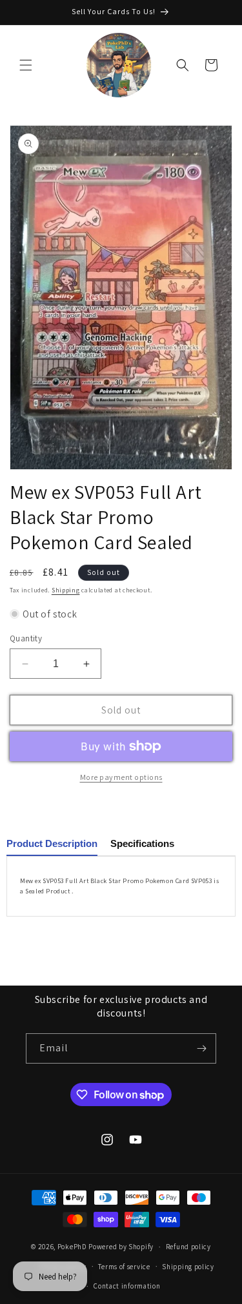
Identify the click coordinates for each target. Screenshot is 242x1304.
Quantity (26, 638)
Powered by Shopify (121, 1246)
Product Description (51, 843)
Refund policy (188, 1246)
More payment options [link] (121, 777)
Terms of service (124, 1266)
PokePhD (72, 1246)
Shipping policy (188, 1266)
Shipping (66, 590)
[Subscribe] (201, 1048)
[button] (26, 65)
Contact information (127, 1285)
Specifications (142, 843)
